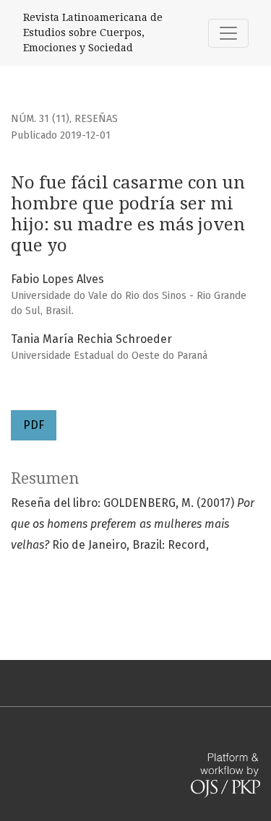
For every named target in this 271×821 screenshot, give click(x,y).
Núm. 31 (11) (40, 119)
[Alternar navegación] (228, 33)
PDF (33, 425)
